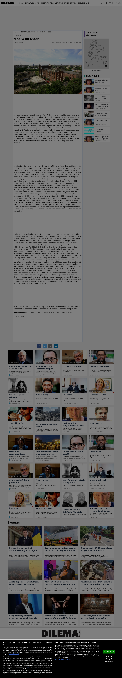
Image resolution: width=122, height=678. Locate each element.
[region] (61, 658)
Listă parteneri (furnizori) (63, 659)
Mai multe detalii (14, 654)
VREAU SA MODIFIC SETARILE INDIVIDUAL (109, 659)
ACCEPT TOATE (109, 651)
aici (28, 667)
